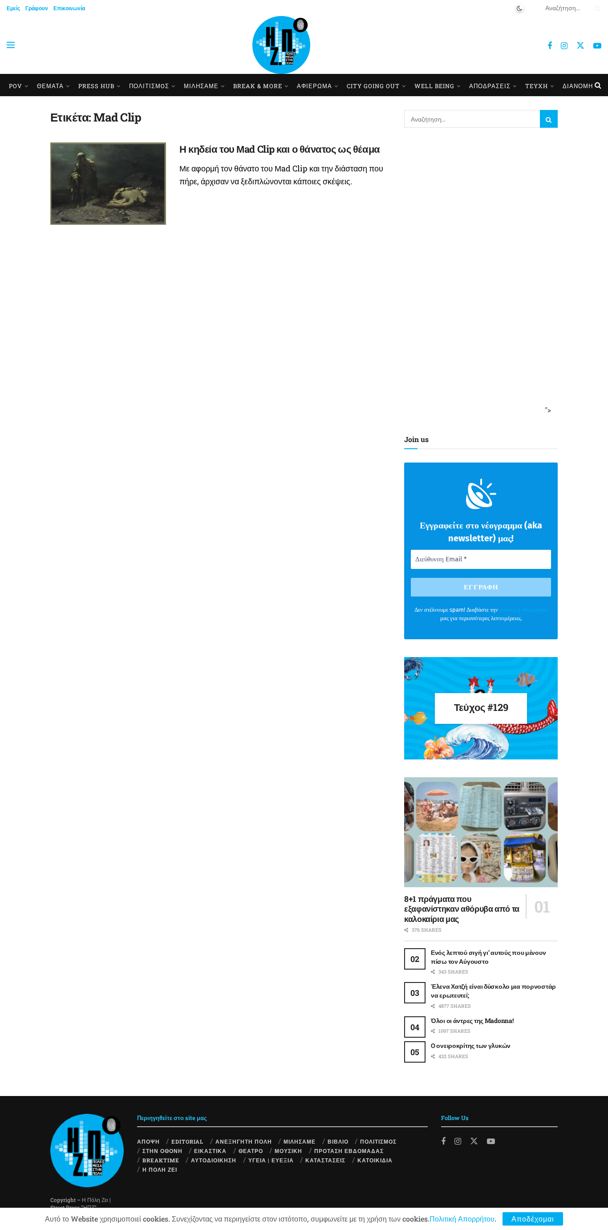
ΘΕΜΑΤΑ (50, 86)
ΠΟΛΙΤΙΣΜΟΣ (378, 1141)
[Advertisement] (478, 279)
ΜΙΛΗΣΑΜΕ (201, 86)
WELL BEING (434, 86)
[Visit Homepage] (281, 45)
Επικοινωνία (69, 8)
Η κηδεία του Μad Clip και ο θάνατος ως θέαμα (279, 148)
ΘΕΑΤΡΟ (251, 1150)
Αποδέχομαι (532, 1218)
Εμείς (13, 8)
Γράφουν (36, 8)
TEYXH (536, 86)
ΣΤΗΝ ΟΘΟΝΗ (162, 1150)
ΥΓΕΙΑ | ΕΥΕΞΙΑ (271, 1160)
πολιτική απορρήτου (523, 609)
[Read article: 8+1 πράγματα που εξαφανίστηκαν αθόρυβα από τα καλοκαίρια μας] (481, 832)
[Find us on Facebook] (549, 46)
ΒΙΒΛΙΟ (338, 1141)
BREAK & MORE (257, 86)
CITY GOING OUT (373, 86)
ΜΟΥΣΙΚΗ (288, 1150)
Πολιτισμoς (149, 86)
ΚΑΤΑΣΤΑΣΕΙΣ (325, 1160)
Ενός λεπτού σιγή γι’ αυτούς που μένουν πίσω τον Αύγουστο (488, 957)
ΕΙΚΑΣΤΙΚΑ (210, 1150)
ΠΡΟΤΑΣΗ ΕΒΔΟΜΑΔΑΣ (349, 1150)
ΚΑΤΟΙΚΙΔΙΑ (375, 1160)
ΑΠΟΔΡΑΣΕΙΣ (490, 86)
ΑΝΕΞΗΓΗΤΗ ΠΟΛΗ (243, 1141)
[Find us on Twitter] (580, 45)
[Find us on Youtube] (597, 46)
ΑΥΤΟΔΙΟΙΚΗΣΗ (213, 1160)
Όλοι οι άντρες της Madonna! (472, 1020)
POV (15, 86)
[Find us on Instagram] (564, 46)
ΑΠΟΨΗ (148, 1141)
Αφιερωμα (314, 86)
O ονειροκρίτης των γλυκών (471, 1045)
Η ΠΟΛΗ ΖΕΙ (159, 1169)
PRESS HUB (96, 86)
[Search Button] (596, 8)
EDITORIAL (187, 1141)
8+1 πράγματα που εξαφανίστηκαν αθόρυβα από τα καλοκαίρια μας (461, 908)
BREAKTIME (160, 1160)
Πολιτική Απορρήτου (462, 1218)
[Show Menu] (11, 45)
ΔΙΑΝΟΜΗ (578, 86)
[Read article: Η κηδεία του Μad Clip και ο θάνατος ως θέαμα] (108, 183)
